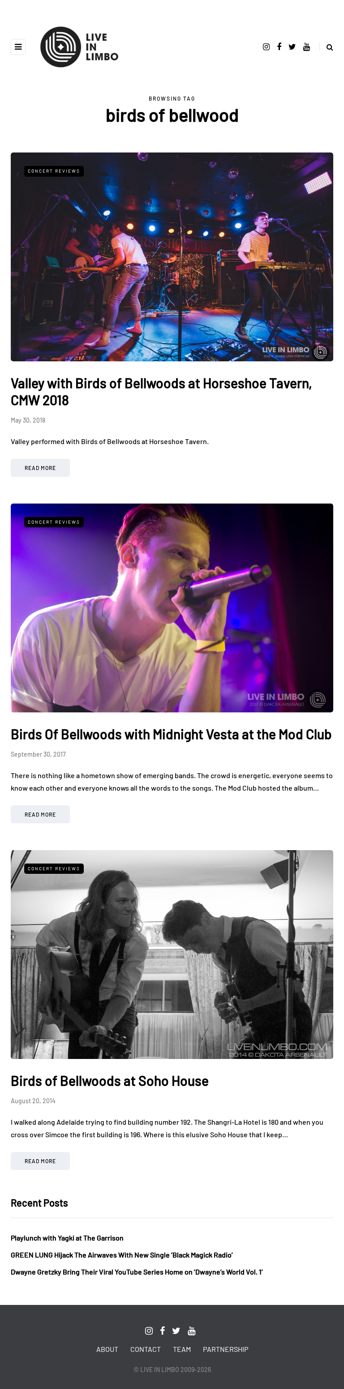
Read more (40, 468)
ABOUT (107, 1349)
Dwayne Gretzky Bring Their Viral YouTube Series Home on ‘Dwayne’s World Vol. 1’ (137, 1271)
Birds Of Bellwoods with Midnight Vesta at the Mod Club (171, 734)
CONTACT (145, 1349)
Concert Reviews (54, 171)
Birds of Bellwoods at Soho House (110, 1080)
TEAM (182, 1349)
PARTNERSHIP (225, 1349)
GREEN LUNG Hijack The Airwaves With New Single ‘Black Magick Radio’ (122, 1254)
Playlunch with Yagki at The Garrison (67, 1237)
